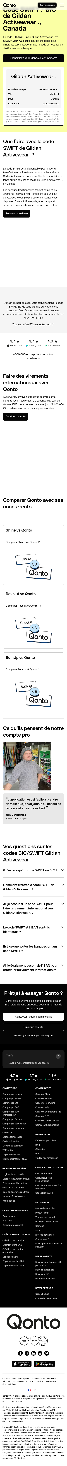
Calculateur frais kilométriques (43, 1179)
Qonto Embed (42, 1294)
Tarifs (9, 1055)
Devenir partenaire (44, 1269)
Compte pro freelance (13, 1119)
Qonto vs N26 (42, 1116)
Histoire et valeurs (44, 1235)
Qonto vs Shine (42, 1094)
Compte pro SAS (10, 1107)
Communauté (42, 1239)
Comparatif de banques (47, 1125)
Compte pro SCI (10, 1103)
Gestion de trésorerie (13, 1187)
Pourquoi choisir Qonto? (47, 1221)
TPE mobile (8, 1150)
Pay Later (7, 1220)
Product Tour (42, 1212)
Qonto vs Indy (42, 1107)
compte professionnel (31, 197)
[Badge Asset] (20, 1353)
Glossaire (40, 1149)
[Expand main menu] (62, 5)
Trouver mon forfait (45, 1217)
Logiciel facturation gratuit (16, 1178)
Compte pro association (14, 1123)
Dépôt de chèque (11, 1154)
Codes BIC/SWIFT (44, 1193)
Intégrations (8, 1201)
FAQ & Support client (46, 1140)
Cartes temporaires (12, 1137)
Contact (39, 1226)
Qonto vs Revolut (44, 1098)
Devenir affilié (42, 1274)
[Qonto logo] (9, 5)
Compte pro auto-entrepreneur (11, 1113)
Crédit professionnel (12, 1225)
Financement (9, 1216)
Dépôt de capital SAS (13, 1261)
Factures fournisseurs (13, 1196)
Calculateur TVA (43, 1173)
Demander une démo (45, 1208)
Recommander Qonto (46, 1278)
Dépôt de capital (10, 1257)
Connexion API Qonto (46, 1298)
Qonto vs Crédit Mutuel (47, 1120)
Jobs (37, 1230)
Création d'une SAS (12, 1245)
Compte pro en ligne (12, 1094)
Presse (38, 1153)
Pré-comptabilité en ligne (15, 1183)
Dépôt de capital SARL (13, 1265)
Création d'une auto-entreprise (12, 1251)
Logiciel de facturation (13, 1174)
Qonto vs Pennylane (45, 1103)
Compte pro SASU (11, 1098)
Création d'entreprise (13, 1240)
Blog (37, 1144)
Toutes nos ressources (46, 1158)
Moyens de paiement (12, 1145)
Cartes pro (7, 1132)
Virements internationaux (15, 1159)
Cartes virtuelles (10, 1141)
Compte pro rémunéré (13, 1128)
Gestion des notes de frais (15, 1192)
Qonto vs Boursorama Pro (48, 1111)
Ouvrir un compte (47, 5)
